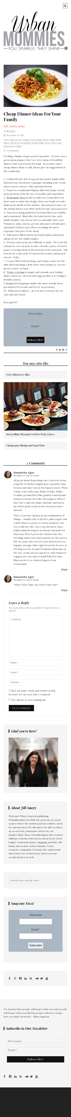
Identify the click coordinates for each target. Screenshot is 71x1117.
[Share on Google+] (67, 350)
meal (47, 143)
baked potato (16, 139)
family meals (17, 126)
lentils (41, 143)
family (52, 139)
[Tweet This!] (60, 350)
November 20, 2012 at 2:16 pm (26, 475)
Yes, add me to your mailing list (28, 699)
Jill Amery (10, 131)
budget (26, 139)
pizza (13, 146)
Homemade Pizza (16, 197)
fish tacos (14, 143)
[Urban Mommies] (34, 49)
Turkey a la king (15, 272)
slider (19, 146)
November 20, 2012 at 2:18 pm (26, 580)
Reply (64, 569)
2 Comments (13, 150)
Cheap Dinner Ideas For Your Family (32, 116)
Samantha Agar (24, 472)
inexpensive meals (28, 143)
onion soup (56, 143)
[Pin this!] (63, 350)
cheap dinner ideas (39, 139)
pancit (6, 146)
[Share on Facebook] (56, 350)
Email (35, 326)
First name (35, 313)
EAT (6, 126)
